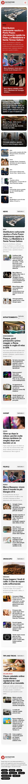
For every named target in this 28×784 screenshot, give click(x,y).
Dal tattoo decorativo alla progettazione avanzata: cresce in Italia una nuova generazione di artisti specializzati (18, 364)
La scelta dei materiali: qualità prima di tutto (17, 711)
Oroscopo (7, 559)
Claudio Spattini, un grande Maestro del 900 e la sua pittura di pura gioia (18, 398)
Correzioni (21, 773)
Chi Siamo (4, 770)
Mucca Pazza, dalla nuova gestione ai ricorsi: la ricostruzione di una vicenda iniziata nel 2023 (18, 290)
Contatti (19, 770)
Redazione (12, 770)
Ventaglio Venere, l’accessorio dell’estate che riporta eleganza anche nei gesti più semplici (18, 507)
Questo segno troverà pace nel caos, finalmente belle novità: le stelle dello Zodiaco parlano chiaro (18, 639)
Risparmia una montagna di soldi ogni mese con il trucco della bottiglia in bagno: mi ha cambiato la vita (18, 542)
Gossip (6, 413)
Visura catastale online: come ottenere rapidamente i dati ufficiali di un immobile (14, 679)
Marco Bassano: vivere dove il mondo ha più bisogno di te (13, 489)
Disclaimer (4, 773)
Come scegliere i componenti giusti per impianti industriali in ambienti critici (17, 737)
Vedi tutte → (20, 211)
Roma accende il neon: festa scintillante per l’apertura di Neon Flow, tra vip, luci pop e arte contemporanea (18, 376)
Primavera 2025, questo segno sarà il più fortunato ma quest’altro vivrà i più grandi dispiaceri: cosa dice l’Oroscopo (18, 614)
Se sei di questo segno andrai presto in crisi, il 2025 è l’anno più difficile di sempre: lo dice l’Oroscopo (18, 626)
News (4, 24)
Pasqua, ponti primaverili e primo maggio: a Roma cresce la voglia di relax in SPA (14, 343)
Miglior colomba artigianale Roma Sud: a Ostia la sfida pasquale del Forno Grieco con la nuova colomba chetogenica (18, 701)
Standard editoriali (6, 775)
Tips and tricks (9, 656)
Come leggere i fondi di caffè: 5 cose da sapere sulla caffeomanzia (14, 581)
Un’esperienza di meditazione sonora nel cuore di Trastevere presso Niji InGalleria (18, 388)
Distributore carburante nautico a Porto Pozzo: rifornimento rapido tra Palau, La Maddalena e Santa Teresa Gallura (14, 33)
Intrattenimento (10, 317)
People (6, 466)
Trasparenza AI (5, 778)
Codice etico (16, 775)
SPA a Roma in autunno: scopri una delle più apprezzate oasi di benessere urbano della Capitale (18, 530)
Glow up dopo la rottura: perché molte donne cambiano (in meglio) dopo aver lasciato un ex (12, 438)
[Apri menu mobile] (25, 2)
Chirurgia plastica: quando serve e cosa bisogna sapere (18, 300)
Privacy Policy (13, 773)
